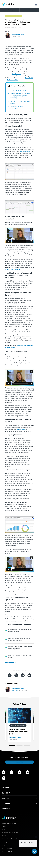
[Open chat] (34, 851)
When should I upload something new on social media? (20, 631)
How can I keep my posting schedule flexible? (20, 656)
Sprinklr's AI (21, 429)
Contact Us (19, 762)
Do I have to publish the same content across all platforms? (20, 648)
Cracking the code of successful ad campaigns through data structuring (20, 96)
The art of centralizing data (18, 90)
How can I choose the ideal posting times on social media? (19, 639)
